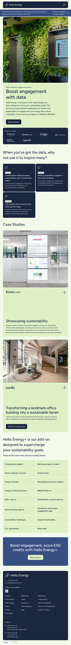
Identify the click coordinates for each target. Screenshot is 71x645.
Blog (22, 610)
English (6, 642)
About (7, 606)
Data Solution (9, 599)
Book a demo (13, 122)
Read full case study (16, 426)
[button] (64, 5)
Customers (25, 603)
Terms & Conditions (44, 603)
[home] (13, 4)
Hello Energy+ (10, 603)
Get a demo (9, 613)
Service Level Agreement (46, 606)
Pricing (7, 610)
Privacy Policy (42, 599)
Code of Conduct (44, 610)
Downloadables (26, 606)
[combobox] (7, 642)
